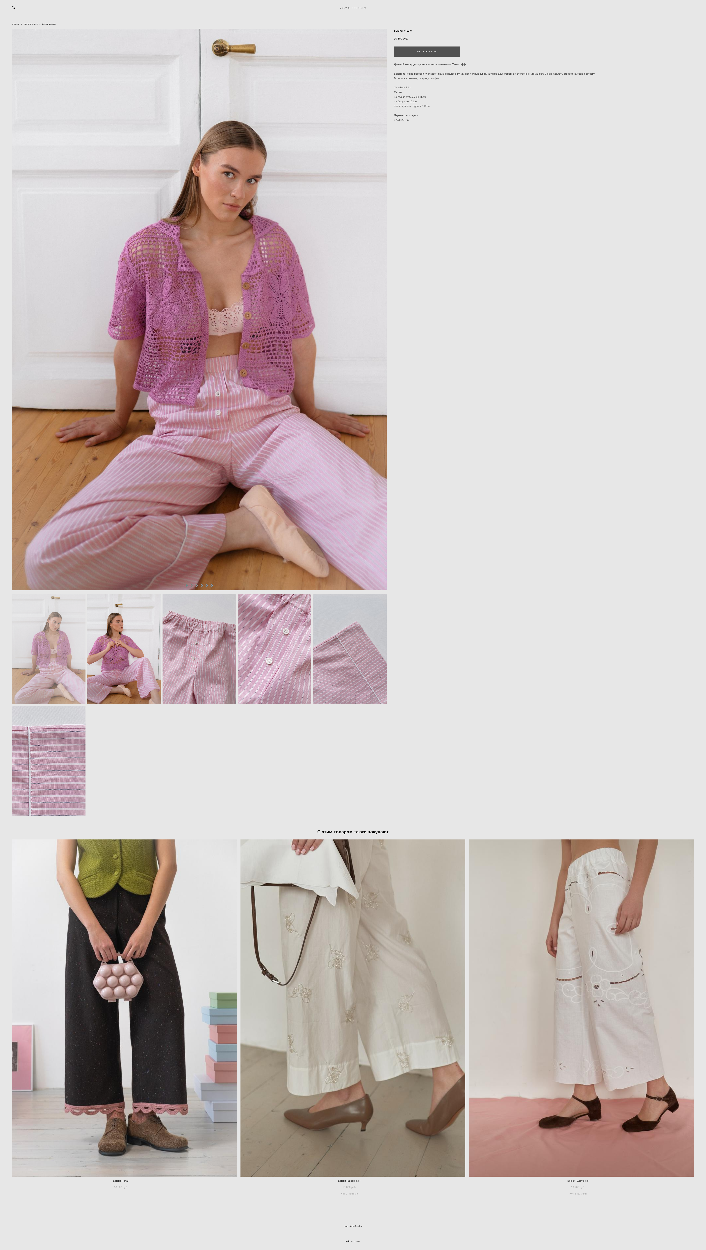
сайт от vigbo (353, 1241)
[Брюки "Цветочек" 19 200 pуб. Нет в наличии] (581, 1008)
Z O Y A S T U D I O (353, 8)
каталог (16, 24)
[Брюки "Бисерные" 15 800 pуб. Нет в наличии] (352, 1008)
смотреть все (31, 24)
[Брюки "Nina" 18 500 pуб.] (124, 1008)
